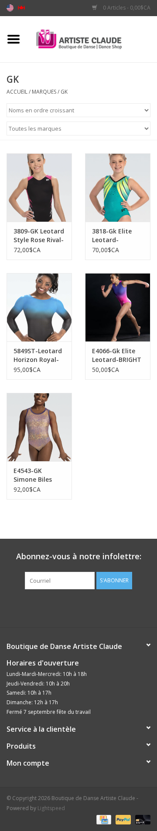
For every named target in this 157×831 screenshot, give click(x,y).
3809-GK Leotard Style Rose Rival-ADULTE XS (39, 235)
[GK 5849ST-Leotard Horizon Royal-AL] (39, 307)
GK (64, 91)
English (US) (10, 7)
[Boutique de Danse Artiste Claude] (92, 38)
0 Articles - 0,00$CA (126, 7)
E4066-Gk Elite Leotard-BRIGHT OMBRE (116, 355)
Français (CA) (21, 7)
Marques (44, 91)
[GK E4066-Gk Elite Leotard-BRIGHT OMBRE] (117, 307)
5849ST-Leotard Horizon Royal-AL (38, 355)
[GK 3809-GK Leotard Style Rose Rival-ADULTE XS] (39, 187)
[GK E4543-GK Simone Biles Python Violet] (39, 427)
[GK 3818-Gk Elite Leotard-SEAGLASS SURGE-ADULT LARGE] (117, 187)
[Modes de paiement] (103, 819)
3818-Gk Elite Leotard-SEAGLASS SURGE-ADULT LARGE (113, 235)
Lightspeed (51, 808)
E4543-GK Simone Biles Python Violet (34, 475)
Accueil (17, 91)
